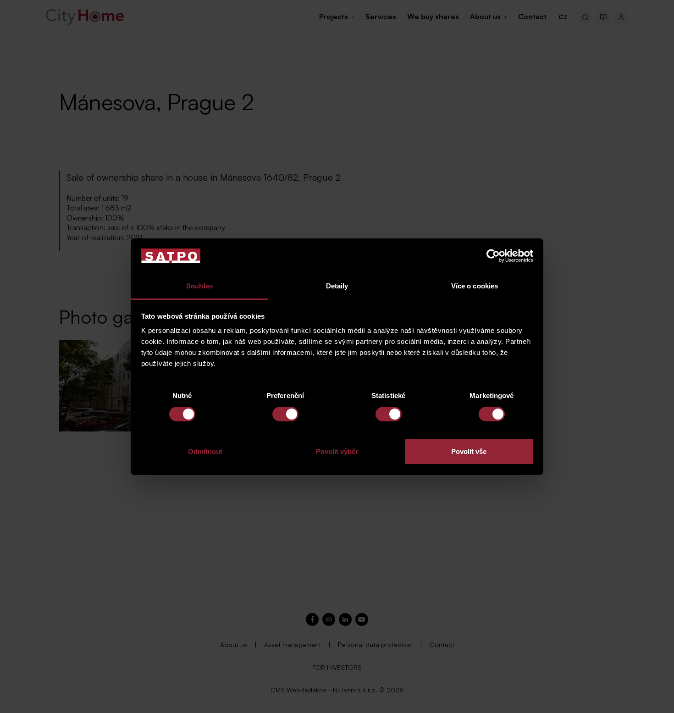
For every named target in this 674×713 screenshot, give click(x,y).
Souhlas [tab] (199, 286)
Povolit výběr (337, 451)
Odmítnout (205, 451)
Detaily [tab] (337, 286)
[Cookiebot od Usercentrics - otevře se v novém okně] (493, 256)
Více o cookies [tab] (474, 286)
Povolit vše (468, 451)
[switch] (285, 414)
